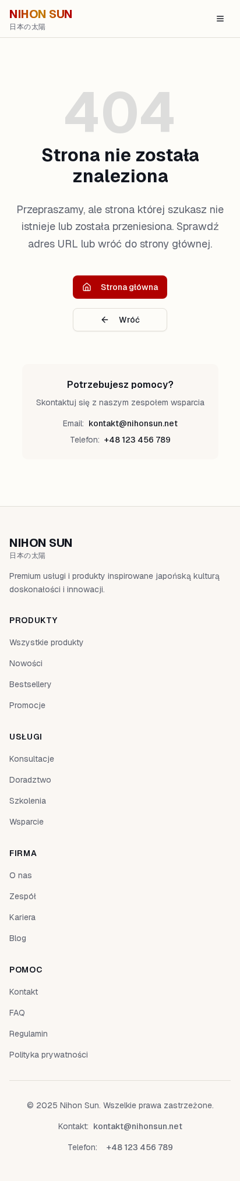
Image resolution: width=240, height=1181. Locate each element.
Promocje (27, 705)
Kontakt (23, 991)
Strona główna (129, 287)
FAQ (17, 1012)
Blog (17, 938)
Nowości (26, 663)
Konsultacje (31, 759)
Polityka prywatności (48, 1054)
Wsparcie (26, 821)
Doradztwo (30, 780)
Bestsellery (30, 684)
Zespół (22, 896)
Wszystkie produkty (46, 642)
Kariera (22, 917)
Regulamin (28, 1033)
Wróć (129, 319)
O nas (20, 875)
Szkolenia (27, 800)
